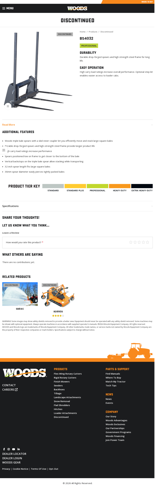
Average (139, 242)
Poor (147, 242)
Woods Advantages (116, 420)
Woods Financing (115, 436)
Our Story (111, 416)
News (109, 398)
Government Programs (118, 432)
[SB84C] (20, 294)
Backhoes (59, 389)
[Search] (152, 8)
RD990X (58, 311)
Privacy (6, 468)
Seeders (58, 385)
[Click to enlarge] (8, 106)
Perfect (131, 242)
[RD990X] (58, 295)
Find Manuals (113, 373)
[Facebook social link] (4, 449)
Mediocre (143, 242)
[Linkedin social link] (19, 449)
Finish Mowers (62, 381)
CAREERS (8, 389)
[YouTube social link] (13, 449)
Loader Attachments (65, 413)
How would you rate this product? (24, 242)
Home (83, 31)
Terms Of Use (38, 468)
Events (109, 402)
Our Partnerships (115, 428)
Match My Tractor (115, 381)
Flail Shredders (62, 405)
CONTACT (9, 385)
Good (135, 242)
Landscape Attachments (67, 397)
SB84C (20, 308)
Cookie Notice (20, 468)
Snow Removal (62, 401)
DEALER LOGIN (12, 458)
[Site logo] (77, 8)
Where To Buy (113, 377)
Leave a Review (10, 232)
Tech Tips (111, 385)
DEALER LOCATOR (14, 454)
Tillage (57, 393)
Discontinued (107, 31)
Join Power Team (115, 439)
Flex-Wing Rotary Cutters (68, 373)
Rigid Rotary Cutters (65, 377)
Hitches (58, 409)
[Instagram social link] (9, 449)
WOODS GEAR (11, 462)
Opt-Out (53, 468)
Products (93, 31)
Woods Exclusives (115, 424)
